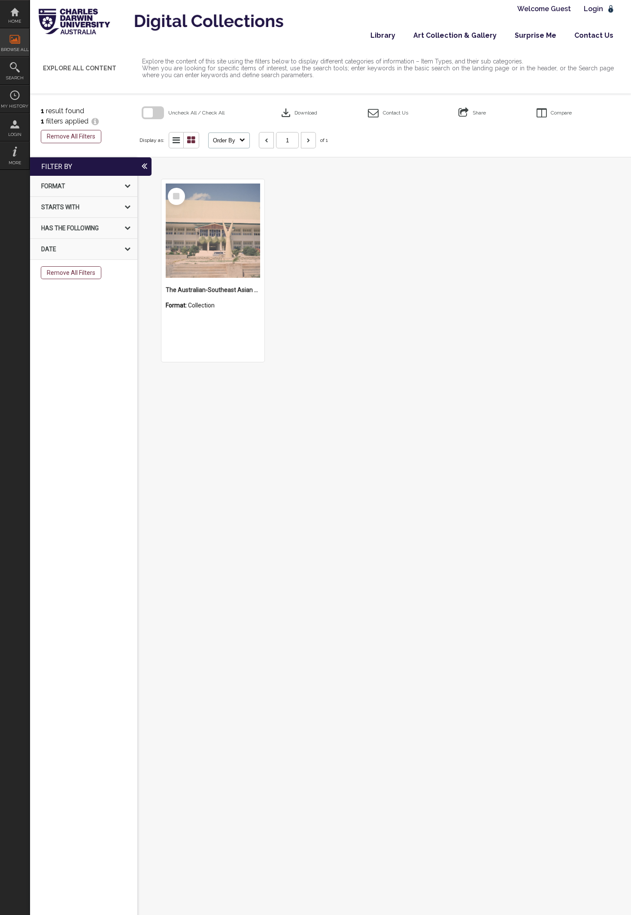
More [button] (15, 162)
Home (14, 21)
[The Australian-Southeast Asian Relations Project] (213, 231)
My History (14, 106)
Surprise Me (535, 35)
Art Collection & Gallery (455, 35)
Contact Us (593, 35)
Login (14, 134)
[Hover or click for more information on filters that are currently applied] (95, 121)
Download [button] (298, 112)
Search (15, 77)
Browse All (15, 49)
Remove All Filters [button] (71, 136)
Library (382, 35)
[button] (388, 113)
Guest (561, 9)
